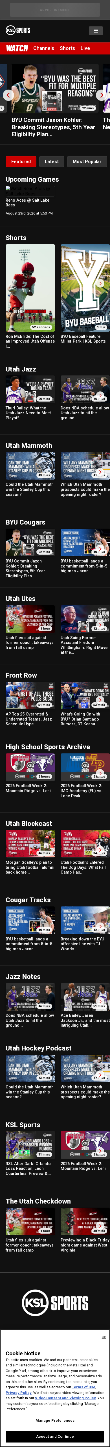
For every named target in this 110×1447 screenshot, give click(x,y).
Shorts (67, 48)
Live (85, 48)
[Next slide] (101, 95)
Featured (21, 161)
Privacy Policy (19, 1393)
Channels (43, 48)
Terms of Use (83, 1387)
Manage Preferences (55, 1420)
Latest (52, 161)
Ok (104, 1337)
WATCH (17, 47)
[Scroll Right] (100, 283)
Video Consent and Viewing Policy (65, 1398)
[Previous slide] (8, 95)
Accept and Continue (55, 1436)
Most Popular (87, 161)
